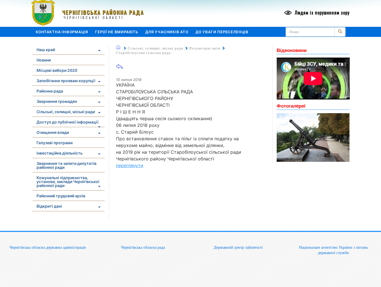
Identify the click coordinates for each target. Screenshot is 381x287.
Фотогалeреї (291, 105)
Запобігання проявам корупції (66, 80)
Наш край (46, 49)
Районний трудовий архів (61, 195)
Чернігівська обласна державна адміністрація (47, 247)
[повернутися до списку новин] (119, 68)
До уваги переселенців (222, 32)
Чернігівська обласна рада (143, 247)
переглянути (129, 165)
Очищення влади (53, 132)
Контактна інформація (62, 32)
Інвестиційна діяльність (60, 153)
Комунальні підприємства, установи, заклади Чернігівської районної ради (68, 181)
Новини (44, 60)
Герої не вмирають (116, 32)
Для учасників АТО (167, 32)
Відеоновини (292, 50)
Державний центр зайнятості (238, 247)
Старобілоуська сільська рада (143, 53)
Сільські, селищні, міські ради (66, 111)
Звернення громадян (57, 101)
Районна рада (50, 91)
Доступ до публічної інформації (67, 122)
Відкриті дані (49, 206)
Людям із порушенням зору (321, 12)
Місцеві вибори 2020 (57, 70)
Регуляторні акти (204, 48)
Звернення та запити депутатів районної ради (67, 165)
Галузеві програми (55, 142)
